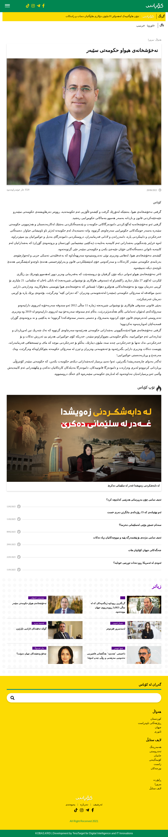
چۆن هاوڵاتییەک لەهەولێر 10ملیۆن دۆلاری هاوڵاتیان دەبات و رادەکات (102, 16)
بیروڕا (158, 784)
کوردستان (155, 718)
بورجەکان (156, 768)
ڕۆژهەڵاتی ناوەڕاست (149, 723)
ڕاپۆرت (157, 779)
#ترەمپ (140, 25)
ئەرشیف (97, 804)
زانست (157, 764)
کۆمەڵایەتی (155, 759)
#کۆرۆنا (151, 25)
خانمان (157, 755)
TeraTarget (79, 833)
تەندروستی (155, 751)
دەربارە (84, 804)
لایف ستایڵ (155, 788)
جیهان (158, 727)
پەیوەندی (70, 804)
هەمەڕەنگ (155, 747)
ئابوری (157, 731)
